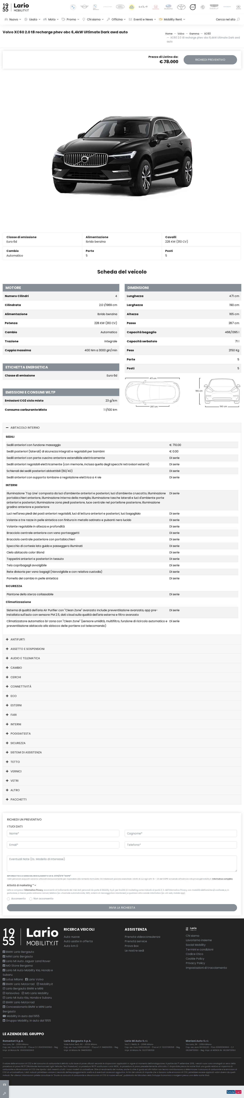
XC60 (207, 33)
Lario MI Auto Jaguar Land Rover (28, 961)
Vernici (15, 771)
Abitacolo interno (25, 428)
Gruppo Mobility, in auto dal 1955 (28, 1021)
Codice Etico (194, 954)
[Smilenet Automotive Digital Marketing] (234, 1092)
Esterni (16, 705)
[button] (122, 885)
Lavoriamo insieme (199, 940)
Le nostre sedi (134, 951)
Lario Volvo (36, 979)
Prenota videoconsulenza (142, 937)
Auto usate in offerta (78, 941)
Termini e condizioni (199, 949)
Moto (52, 19)
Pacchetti (18, 799)
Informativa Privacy (34, 890)
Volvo (181, 33)
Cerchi (15, 677)
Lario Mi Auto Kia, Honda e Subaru (28, 998)
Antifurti (17, 639)
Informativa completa (222, 879)
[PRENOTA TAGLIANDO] (4, 1093)
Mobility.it (46, 984)
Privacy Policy (195, 963)
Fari (13, 715)
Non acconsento (43, 898)
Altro (15, 790)
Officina (117, 19)
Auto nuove (72, 937)
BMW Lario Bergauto (19, 952)
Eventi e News (143, 19)
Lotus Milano (14, 979)
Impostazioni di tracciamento (206, 968)
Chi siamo (94, 19)
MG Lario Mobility (36, 993)
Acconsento (18, 898)
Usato (33, 19)
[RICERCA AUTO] (4, 1084)
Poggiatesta (20, 734)
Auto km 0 (71, 946)
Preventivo (210, 60)
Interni (15, 724)
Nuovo (13, 19)
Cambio (16, 668)
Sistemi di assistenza (26, 752)
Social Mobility (196, 945)
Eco (13, 696)
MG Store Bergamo (19, 966)
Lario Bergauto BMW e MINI (24, 988)
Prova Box (132, 946)
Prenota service (136, 941)
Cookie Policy (195, 959)
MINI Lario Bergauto (19, 956)
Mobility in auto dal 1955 (22, 1016)
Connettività (20, 686)
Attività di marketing (20, 885)
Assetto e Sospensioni (27, 649)
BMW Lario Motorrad (19, 984)
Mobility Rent (173, 19)
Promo (71, 19)
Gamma (194, 33)
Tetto (15, 762)
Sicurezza (18, 743)
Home (169, 33)
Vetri (14, 781)
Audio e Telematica (25, 658)
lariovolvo (12, 993)
